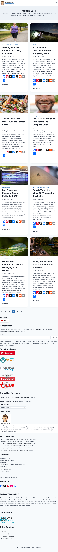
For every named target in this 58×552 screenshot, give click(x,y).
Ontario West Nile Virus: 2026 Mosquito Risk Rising (43, 193)
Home (4, 531)
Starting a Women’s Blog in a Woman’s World (15, 448)
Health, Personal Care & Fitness (10, 44)
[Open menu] (56, 3)
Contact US (5, 534)
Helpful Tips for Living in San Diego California (15, 441)
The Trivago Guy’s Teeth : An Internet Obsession (16, 439)
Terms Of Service (7, 538)
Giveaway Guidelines (8, 536)
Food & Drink (5, 116)
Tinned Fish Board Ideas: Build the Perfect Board (13, 122)
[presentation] (14, 32)
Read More (6, 84)
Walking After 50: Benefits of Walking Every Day (11, 50)
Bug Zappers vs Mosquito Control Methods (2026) (10, 193)
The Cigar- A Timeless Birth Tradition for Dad (15, 450)
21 (27, 311)
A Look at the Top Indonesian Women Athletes (15, 446)
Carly (5, 56)
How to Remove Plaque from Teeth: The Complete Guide (44, 122)
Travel (34, 44)
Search (2, 334)
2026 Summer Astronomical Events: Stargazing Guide (43, 50)
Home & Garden (6, 187)
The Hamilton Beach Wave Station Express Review (16, 443)
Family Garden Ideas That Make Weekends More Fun (43, 264)
